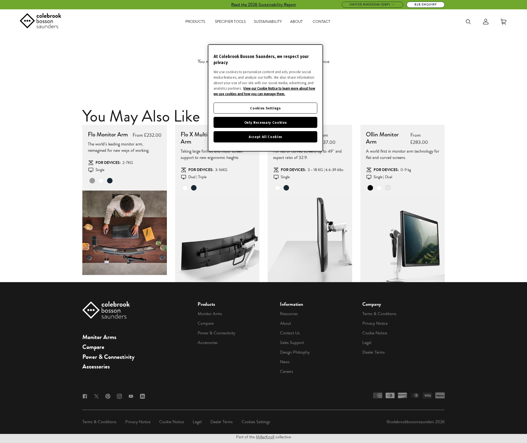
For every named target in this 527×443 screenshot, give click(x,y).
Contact (321, 21)
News (285, 362)
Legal (366, 343)
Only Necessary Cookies (265, 122)
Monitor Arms (99, 337)
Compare (93, 347)
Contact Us (290, 333)
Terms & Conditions (379, 314)
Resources (289, 314)
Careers (286, 371)
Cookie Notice (374, 333)
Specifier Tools (230, 21)
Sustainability (268, 21)
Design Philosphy (295, 352)
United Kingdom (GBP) (370, 4)
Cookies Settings (256, 422)
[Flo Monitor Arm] (124, 233)
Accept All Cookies (265, 136)
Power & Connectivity (108, 357)
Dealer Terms (373, 352)
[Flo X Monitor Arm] (310, 240)
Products (195, 21)
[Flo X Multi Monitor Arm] (217, 240)
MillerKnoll (265, 437)
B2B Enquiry (425, 4)
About (296, 21)
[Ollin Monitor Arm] (402, 240)
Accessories (96, 366)
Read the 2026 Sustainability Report (263, 4)
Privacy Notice (375, 323)
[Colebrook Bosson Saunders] (40, 21)
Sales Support (292, 343)
